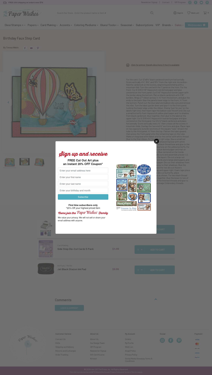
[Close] (156, 141)
